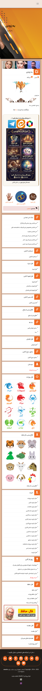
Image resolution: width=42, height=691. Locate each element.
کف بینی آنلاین (33, 302)
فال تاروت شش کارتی (31, 527)
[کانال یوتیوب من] (24, 663)
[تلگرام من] (32, 658)
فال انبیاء (34, 269)
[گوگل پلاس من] (5, 658)
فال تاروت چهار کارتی (31, 519)
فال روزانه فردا (33, 643)
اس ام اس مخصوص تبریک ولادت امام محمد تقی (24, 227)
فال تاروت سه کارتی (31, 514)
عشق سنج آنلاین (32, 357)
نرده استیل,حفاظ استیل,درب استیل (27, 569)
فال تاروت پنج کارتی (31, 523)
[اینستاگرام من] (21, 658)
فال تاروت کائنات (32, 506)
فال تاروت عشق (32, 539)
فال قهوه (34, 281)
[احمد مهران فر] (33, 65)
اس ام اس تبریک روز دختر (30, 239)
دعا (16, 109)
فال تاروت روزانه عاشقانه (30, 544)
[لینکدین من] (18, 663)
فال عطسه (34, 631)
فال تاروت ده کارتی (31, 535)
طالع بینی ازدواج (32, 315)
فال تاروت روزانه (32, 498)
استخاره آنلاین (33, 256)
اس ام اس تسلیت (32, 231)
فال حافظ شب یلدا (32, 598)
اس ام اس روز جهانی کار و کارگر (28, 223)
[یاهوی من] (37, 658)
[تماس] (16, 658)
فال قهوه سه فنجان (31, 285)
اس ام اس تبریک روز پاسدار (29, 235)
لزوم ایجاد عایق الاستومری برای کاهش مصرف (25, 564)
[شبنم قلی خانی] (8, 65)
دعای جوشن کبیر (32, 328)
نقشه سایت (15, 676)
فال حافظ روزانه (32, 594)
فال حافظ (34, 590)
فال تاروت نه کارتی (32, 531)
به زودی (10, 25)
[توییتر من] (10, 658)
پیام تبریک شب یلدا (31, 602)
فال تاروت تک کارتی (31, 510)
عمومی (29, 208)
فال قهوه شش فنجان (31, 290)
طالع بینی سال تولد (32, 485)
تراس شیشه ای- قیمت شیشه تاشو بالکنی (25, 573)
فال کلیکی (34, 344)
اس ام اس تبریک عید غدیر (30, 243)
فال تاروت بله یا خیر (31, 548)
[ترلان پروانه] (21, 65)
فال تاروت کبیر (33, 502)
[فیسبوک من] (26, 658)
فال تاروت (34, 552)
